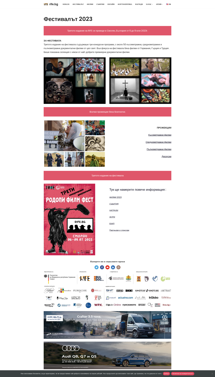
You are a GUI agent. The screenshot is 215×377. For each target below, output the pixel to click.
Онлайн (111, 4)
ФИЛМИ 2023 (115, 197)
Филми (90, 4)
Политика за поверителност (182, 373)
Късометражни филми (159, 134)
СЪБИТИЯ (113, 204)
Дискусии (166, 156)
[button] (152, 4)
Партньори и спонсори (119, 230)
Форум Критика (125, 4)
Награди (139, 4)
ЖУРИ (112, 217)
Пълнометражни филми (159, 149)
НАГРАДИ (113, 210)
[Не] (212, 374)
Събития (100, 4)
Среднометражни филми (158, 142)
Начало (66, 4)
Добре (166, 373)
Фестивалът (78, 4)
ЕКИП (111, 223)
